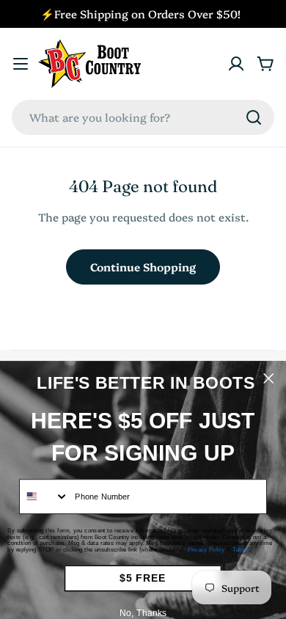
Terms (240, 549)
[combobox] (143, 117)
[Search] (254, 117)
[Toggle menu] (20, 64)
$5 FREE (143, 578)
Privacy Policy (206, 549)
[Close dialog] (268, 378)
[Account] (236, 64)
